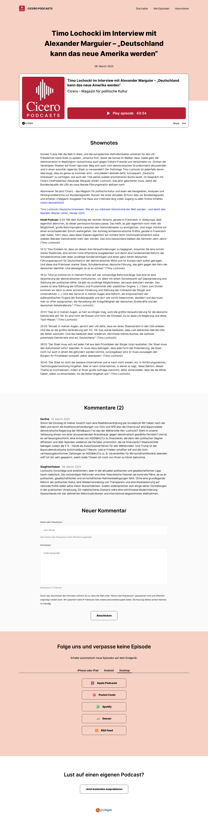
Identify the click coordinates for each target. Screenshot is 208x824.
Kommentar (45, 545)
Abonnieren (182, 8)
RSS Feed (107, 730)
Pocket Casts (107, 694)
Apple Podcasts (107, 683)
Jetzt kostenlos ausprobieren (104, 789)
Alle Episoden (161, 8)
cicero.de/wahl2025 (52, 202)
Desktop (124, 670)
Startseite (142, 8)
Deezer (106, 718)
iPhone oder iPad (88, 670)
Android (109, 670)
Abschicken (104, 615)
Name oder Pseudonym (51, 522)
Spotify (107, 706)
